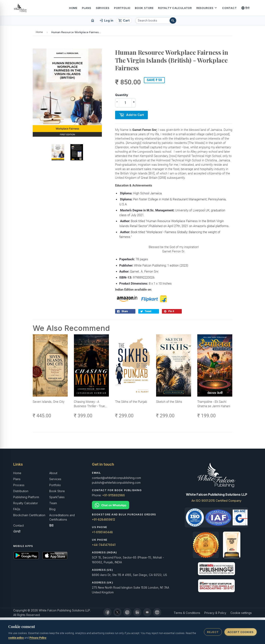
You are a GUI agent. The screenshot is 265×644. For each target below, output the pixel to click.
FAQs (16, 509)
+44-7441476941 (104, 545)
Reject (213, 632)
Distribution (20, 491)
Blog (52, 509)
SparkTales (57, 497)
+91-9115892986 (113, 495)
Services (103, 8)
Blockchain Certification (29, 515)
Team (53, 503)
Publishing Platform (26, 497)
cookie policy (16, 637)
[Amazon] (157, 612)
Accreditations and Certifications (62, 517)
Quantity (121, 95)
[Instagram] (127, 612)
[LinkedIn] (137, 612)
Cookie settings (241, 613)
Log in (106, 20)
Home (73, 8)
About (53, 473)
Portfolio (122, 8)
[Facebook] (107, 612)
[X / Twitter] (117, 612)
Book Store (144, 8)
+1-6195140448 (102, 532)
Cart (124, 20)
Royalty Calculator (175, 8)
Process (18, 485)
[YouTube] (147, 612)
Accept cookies (240, 632)
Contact (229, 8)
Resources (207, 8)
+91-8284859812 (103, 519)
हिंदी (245, 8)
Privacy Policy (37, 637)
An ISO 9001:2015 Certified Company (216, 500)
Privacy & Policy (215, 613)
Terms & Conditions (187, 613)
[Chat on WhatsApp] (132, 505)
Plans (86, 8)
